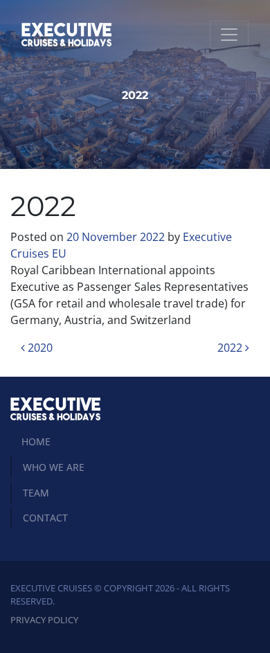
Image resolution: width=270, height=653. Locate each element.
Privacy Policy (44, 620)
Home (36, 441)
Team (36, 492)
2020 (39, 347)
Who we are (53, 467)
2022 (231, 347)
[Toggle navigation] (229, 34)
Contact (45, 517)
